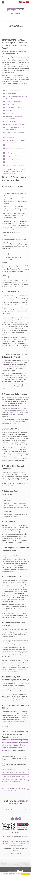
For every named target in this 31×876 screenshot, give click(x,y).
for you (4, 455)
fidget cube (16, 516)
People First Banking (8, 769)
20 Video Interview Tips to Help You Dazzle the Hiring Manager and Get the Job (14, 171)
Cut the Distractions (11, 121)
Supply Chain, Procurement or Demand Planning (13, 747)
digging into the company (17, 317)
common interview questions (16, 366)
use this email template (19, 282)
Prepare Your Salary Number (13, 101)
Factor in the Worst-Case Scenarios (15, 124)
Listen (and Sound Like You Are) (14, 156)
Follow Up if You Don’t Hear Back (15, 165)
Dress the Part (9, 113)
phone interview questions (9, 362)
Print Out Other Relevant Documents (15, 107)
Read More (5, 726)
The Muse (15, 322)
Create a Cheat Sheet (11, 104)
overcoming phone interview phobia (11, 667)
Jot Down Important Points (13, 159)
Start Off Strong (10, 137)
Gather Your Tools (10, 110)
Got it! (26, 873)
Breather (15, 559)
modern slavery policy (12, 843)
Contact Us (8, 809)
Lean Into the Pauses (11, 145)
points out (23, 480)
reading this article (15, 410)
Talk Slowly (9, 153)
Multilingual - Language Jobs (11, 785)
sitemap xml (20, 845)
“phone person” (13, 669)
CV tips (5, 734)
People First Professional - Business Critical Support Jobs (13, 789)
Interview (20, 732)
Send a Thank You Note (12, 162)
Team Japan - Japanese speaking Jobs (13, 772)
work (4, 558)
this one (25, 410)
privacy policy (14, 841)
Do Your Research (11, 93)
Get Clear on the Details (12, 90)
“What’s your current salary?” (10, 423)
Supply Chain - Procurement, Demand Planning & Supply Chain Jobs (13, 780)
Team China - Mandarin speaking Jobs (13, 776)
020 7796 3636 (15, 13)
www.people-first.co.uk (11, 836)
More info (12, 874)
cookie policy (5, 841)
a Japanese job (11, 742)
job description (14, 308)
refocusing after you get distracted (11, 671)
